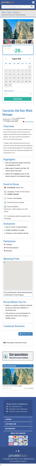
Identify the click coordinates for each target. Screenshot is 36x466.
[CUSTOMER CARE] (30, 424)
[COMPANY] (30, 419)
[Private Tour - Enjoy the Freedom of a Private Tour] (8, 2)
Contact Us (24, 461)
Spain (9, 12)
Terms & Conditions (14, 461)
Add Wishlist (29, 122)
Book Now (18, 99)
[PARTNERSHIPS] (30, 428)
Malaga (16, 12)
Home (3, 12)
